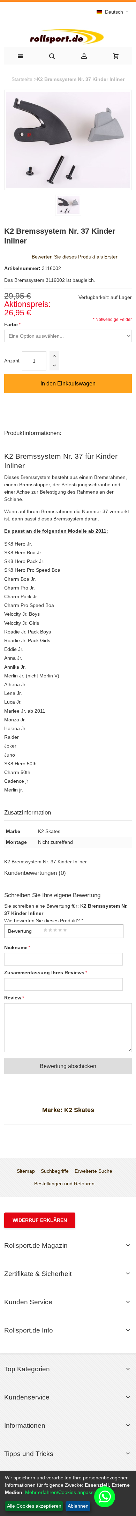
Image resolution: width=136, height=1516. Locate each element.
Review (12, 997)
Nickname (16, 947)
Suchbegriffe (55, 1171)
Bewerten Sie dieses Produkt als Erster (75, 257)
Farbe (11, 324)
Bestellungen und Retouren (64, 1183)
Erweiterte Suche (93, 1171)
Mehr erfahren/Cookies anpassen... (64, 1492)
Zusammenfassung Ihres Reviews (44, 972)
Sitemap (26, 1171)
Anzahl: (12, 360)
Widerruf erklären (40, 1220)
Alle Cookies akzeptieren (34, 1506)
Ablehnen (78, 1506)
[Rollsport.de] (68, 36)
